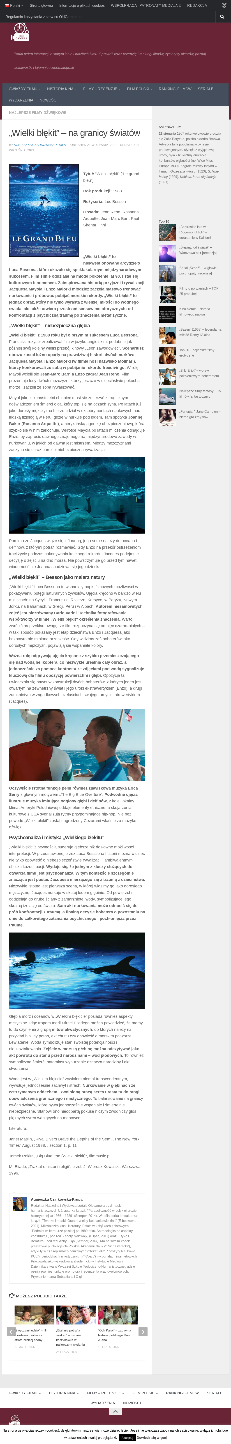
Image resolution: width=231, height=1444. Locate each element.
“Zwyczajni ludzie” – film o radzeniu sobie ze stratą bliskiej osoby (31, 1335)
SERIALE (205, 89)
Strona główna (41, 5)
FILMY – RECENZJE (100, 89)
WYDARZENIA (21, 100)
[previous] (11, 1331)
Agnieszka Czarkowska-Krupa (40, 145)
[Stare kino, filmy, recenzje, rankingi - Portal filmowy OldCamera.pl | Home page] (20, 31)
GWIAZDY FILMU (23, 89)
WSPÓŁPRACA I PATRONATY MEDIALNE (146, 5)
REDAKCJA (197, 5)
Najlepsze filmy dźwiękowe (38, 113)
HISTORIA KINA (60, 89)
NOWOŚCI (48, 100)
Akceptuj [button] (127, 1437)
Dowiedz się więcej (152, 1437)
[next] (143, 1331)
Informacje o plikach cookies (82, 5)
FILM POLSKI (138, 89)
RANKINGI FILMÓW (175, 89)
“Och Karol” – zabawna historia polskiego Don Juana (114, 1335)
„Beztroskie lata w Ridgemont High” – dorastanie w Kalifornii (195, 232)
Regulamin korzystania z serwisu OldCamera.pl (43, 17)
